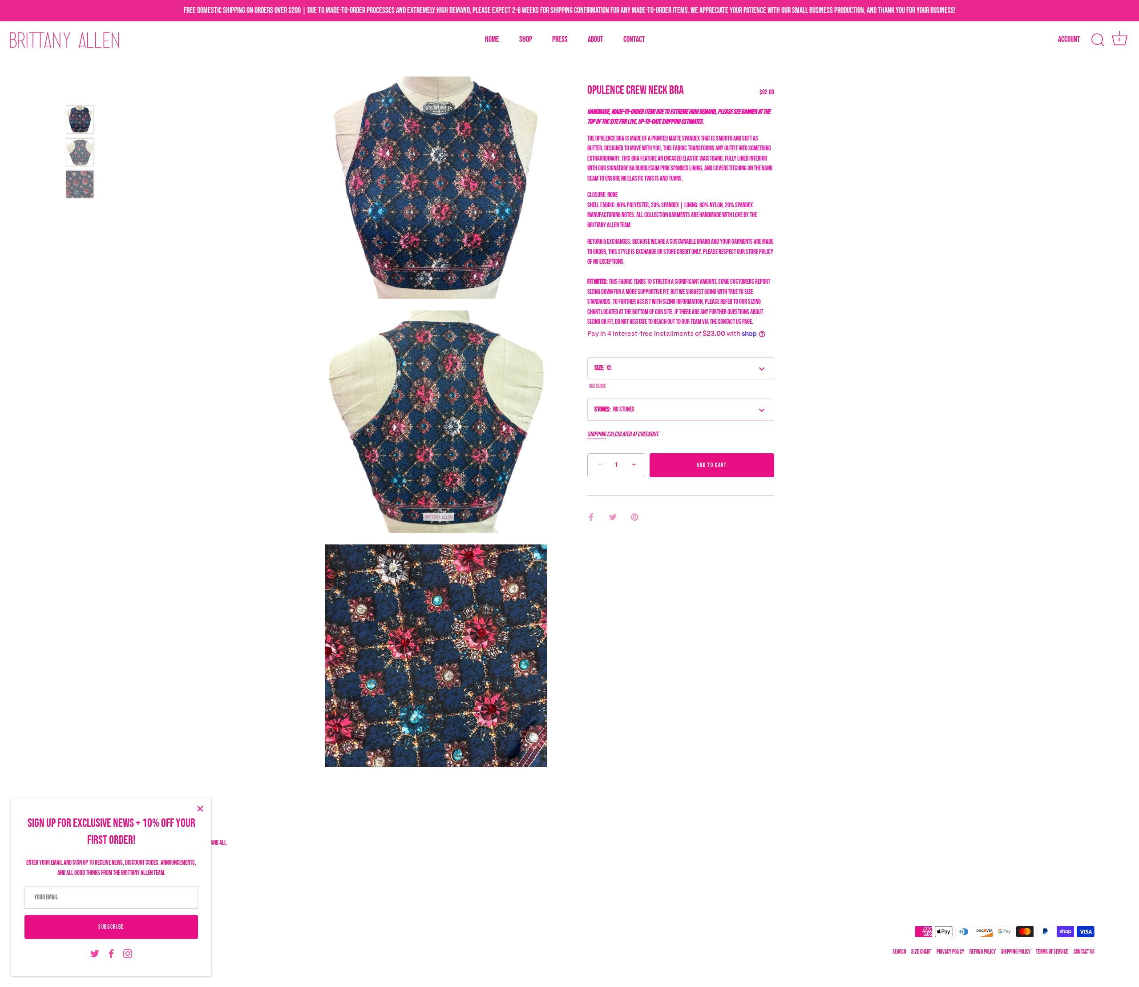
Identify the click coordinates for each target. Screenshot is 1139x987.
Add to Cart (712, 465)
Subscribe (111, 927)
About (595, 39)
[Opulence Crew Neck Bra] (80, 120)
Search (899, 952)
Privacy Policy (950, 952)
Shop (525, 39)
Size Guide (597, 386)
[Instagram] (127, 954)
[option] (79, 121)
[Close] (200, 808)
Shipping (596, 434)
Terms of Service (1052, 952)
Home (492, 39)
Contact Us (1084, 952)
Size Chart (921, 952)
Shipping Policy (1015, 952)
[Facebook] (111, 954)
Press (560, 39)
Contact (634, 39)
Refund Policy (982, 952)
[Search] (1097, 40)
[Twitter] (94, 954)
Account (1069, 39)
